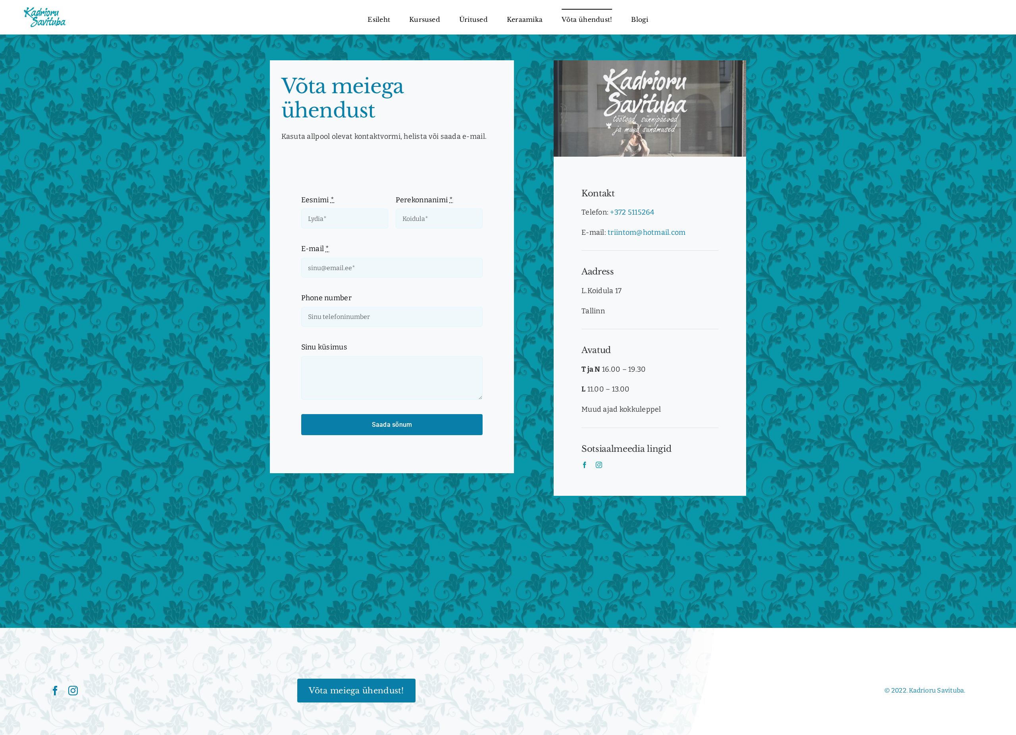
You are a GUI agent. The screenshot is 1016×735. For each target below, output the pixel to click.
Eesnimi (317, 200)
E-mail (315, 248)
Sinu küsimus (324, 347)
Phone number (326, 298)
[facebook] (584, 465)
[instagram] (599, 465)
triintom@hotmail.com (646, 232)
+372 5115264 (632, 212)
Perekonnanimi (424, 200)
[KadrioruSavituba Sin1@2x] (45, 9)
